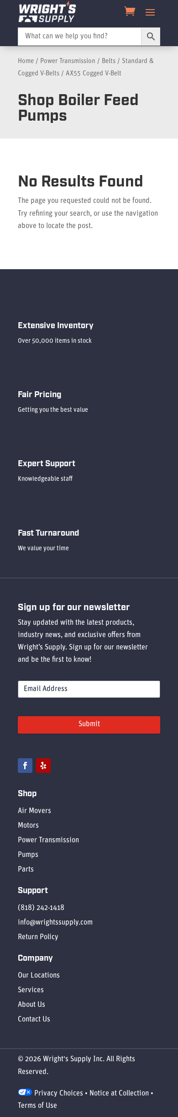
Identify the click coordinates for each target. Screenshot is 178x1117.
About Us (31, 1005)
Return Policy (38, 937)
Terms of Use (37, 1106)
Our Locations (39, 975)
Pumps (28, 855)
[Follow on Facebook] (25, 765)
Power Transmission (67, 61)
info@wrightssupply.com (55, 922)
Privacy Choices (57, 1093)
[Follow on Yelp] (43, 765)
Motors (28, 826)
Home (26, 61)
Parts (26, 869)
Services (31, 990)
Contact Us (34, 1019)
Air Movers (34, 811)
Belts (108, 61)
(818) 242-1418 (41, 908)
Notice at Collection (119, 1093)
